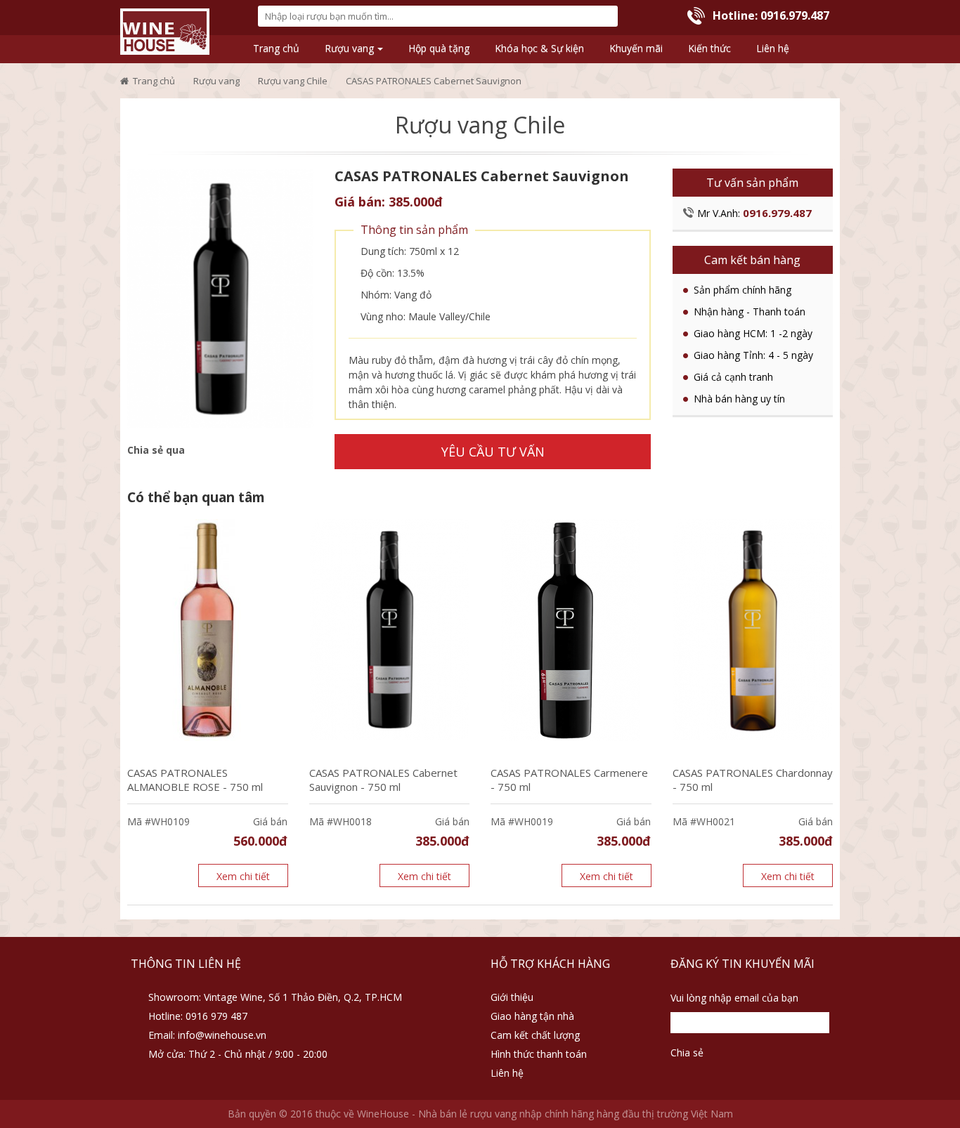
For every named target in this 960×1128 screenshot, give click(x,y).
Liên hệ (507, 1073)
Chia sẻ (686, 1052)
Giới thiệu (512, 997)
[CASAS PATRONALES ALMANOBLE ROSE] (207, 630)
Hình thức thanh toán (539, 1054)
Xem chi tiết (243, 876)
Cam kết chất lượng (535, 1035)
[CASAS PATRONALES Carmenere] (571, 630)
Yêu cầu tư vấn (493, 451)
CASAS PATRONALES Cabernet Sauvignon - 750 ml (383, 780)
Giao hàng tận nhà (532, 1016)
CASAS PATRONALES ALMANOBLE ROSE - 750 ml (195, 780)
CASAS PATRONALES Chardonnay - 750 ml (753, 780)
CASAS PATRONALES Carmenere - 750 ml (569, 780)
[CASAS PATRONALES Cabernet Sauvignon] (220, 299)
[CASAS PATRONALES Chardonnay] (753, 630)
